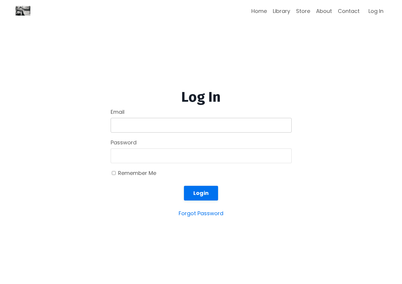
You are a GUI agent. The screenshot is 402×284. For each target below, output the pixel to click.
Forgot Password (201, 213)
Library (281, 11)
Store (303, 11)
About (324, 11)
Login (201, 193)
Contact (349, 11)
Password (124, 142)
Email (117, 112)
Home (259, 11)
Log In (375, 11)
